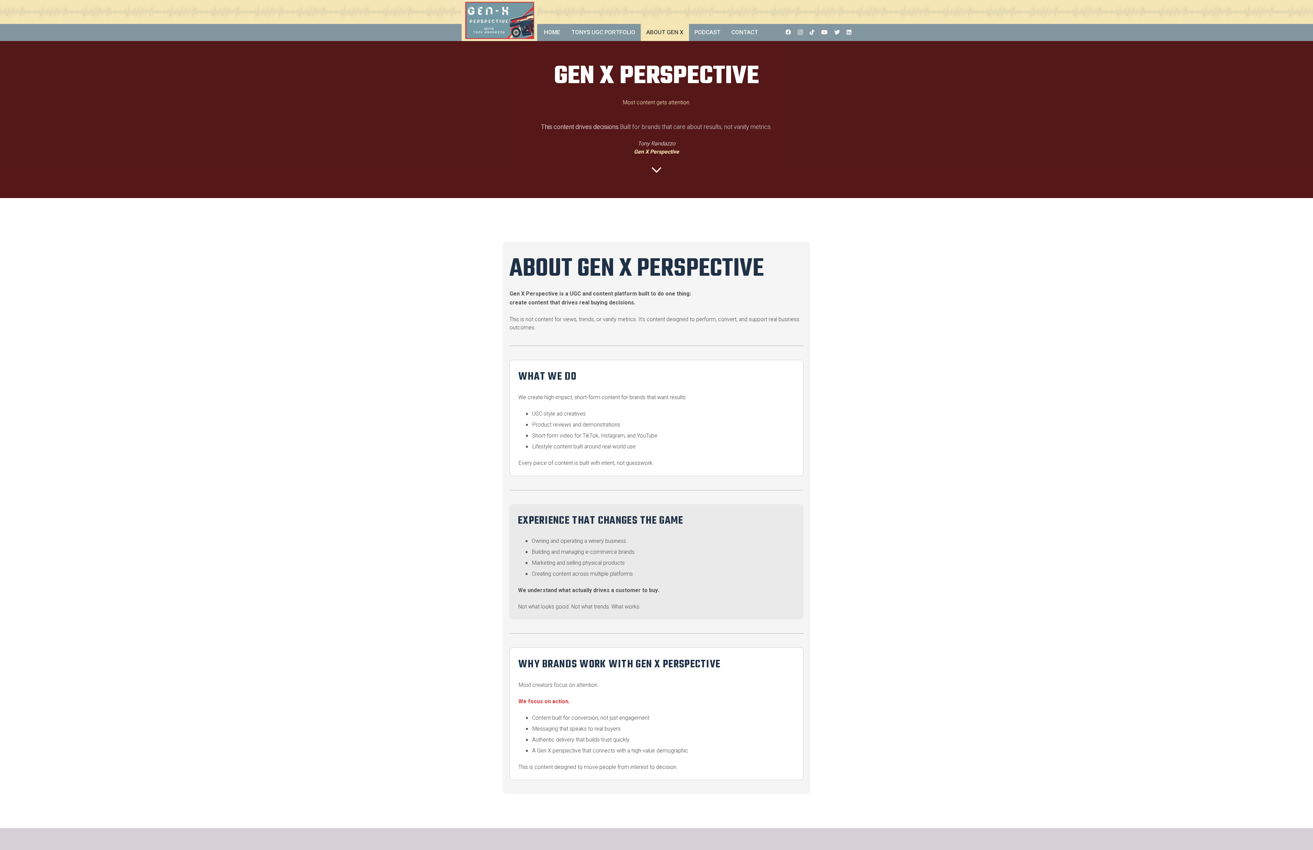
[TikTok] (812, 32)
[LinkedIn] (849, 32)
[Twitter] (837, 32)
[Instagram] (800, 32)
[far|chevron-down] (656, 170)
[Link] (499, 20)
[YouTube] (824, 32)
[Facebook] (788, 32)
